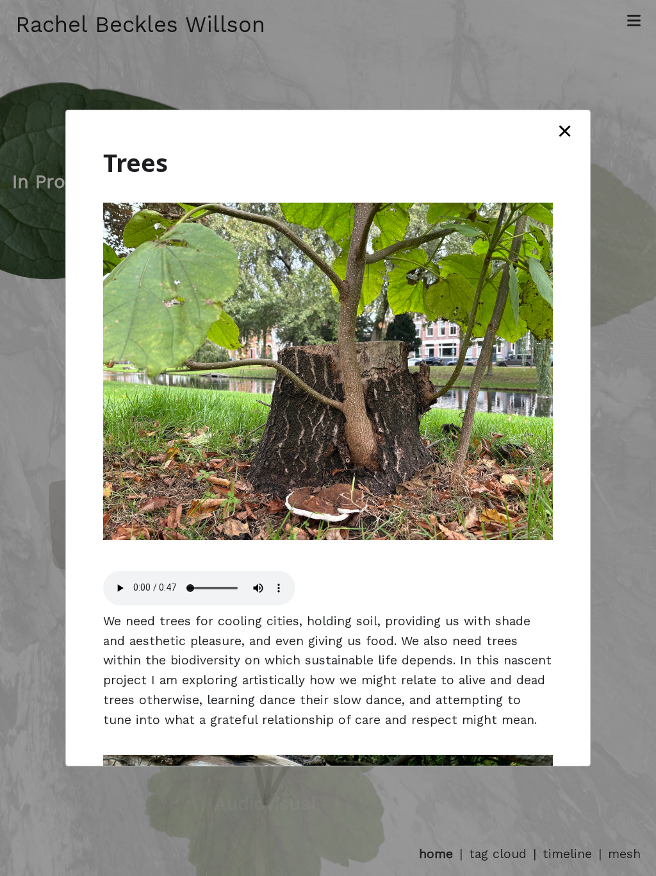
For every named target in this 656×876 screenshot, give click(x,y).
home (436, 854)
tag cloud (498, 854)
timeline (567, 854)
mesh (624, 854)
